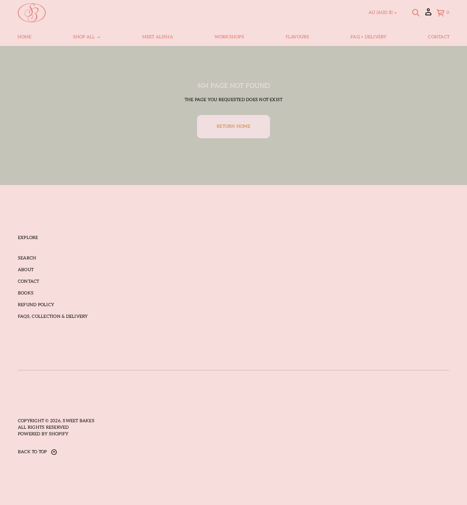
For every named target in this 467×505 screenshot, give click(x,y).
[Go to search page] (416, 13)
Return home (233, 126)
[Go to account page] (428, 14)
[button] (416, 13)
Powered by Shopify (43, 434)
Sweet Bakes (78, 421)
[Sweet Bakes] (32, 12)
